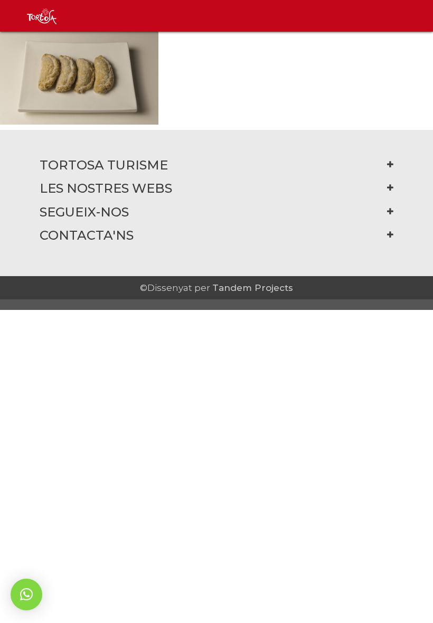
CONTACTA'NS (87, 235)
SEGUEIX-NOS (84, 212)
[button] (26, 594)
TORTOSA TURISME (104, 165)
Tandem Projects (252, 287)
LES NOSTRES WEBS (106, 188)
